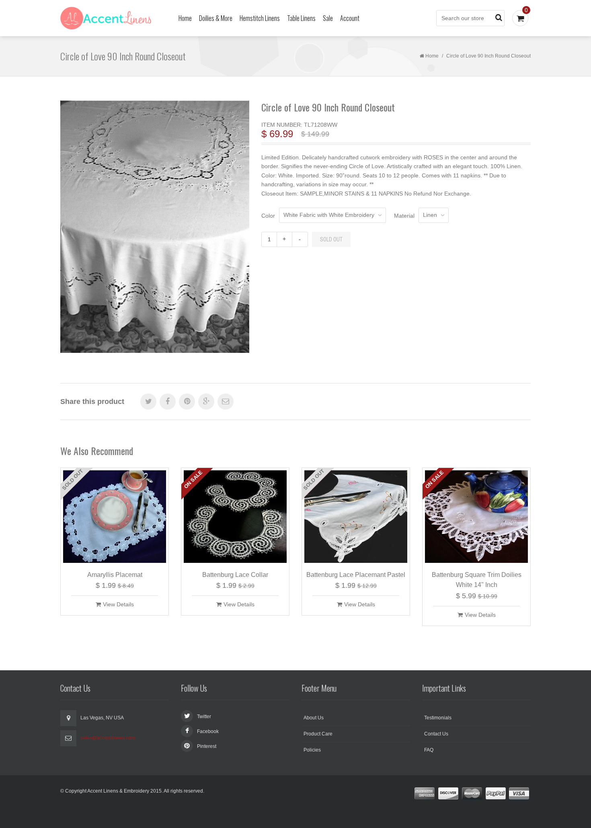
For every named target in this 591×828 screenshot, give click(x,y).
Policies (312, 750)
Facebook (208, 731)
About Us (314, 718)
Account (349, 18)
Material (404, 215)
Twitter (204, 716)
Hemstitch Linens (260, 18)
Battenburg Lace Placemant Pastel (355, 574)
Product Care (318, 734)
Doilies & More (215, 18)
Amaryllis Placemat (114, 574)
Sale (328, 18)
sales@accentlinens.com (107, 738)
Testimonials (437, 718)
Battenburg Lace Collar (235, 574)
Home (185, 18)
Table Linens (301, 18)
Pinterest (206, 746)
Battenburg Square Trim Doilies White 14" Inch (476, 580)
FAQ (428, 750)
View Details (118, 604)
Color (268, 215)
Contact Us (436, 734)
